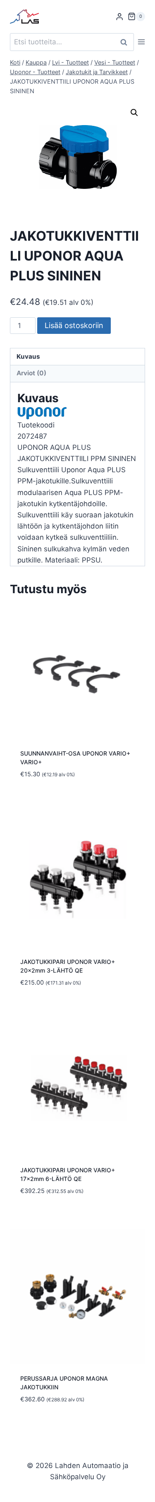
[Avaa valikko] (141, 42)
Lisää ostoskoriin (74, 325)
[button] (134, 112)
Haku (126, 42)
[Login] (119, 16)
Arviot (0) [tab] (31, 373)
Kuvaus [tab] (28, 356)
